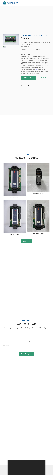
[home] (10, 2)
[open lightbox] (11, 39)
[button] (48, 3)
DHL (36, 69)
